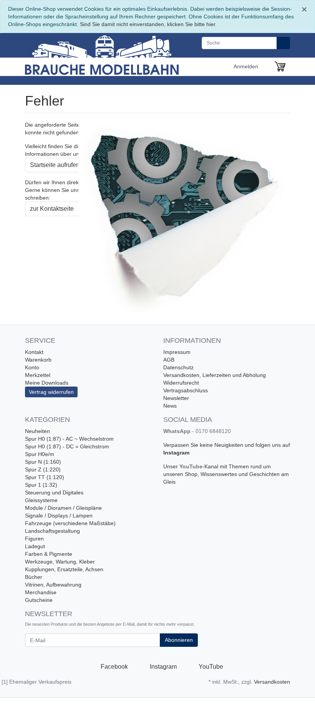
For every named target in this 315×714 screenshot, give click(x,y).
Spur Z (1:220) (43, 469)
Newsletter (176, 398)
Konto (32, 367)
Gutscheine (39, 600)
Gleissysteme (41, 500)
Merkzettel (37, 375)
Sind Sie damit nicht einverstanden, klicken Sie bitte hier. (148, 24)
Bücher (33, 577)
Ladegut (35, 546)
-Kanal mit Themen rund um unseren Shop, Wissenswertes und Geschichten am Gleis (226, 474)
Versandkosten (272, 682)
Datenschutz (178, 367)
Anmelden (247, 66)
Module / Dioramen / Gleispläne (63, 508)
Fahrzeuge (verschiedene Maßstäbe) (70, 523)
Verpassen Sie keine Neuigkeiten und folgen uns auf (226, 445)
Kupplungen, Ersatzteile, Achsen (64, 569)
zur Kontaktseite (52, 208)
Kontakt (34, 352)
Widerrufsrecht (181, 383)
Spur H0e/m (39, 454)
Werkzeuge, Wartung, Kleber (60, 562)
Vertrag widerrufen (51, 392)
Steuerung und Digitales (54, 492)
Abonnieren (179, 640)
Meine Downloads (46, 383)
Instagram (176, 453)
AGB (168, 360)
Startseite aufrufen (55, 165)
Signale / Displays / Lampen (59, 515)
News (170, 406)
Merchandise (40, 592)
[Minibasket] (280, 66)
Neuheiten (37, 431)
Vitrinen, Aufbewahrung (53, 585)
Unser (171, 466)
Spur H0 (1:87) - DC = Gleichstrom (67, 446)
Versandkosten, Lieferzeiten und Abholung (214, 375)
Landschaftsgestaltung (52, 531)
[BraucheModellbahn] (102, 54)
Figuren (34, 539)
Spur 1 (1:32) (41, 485)
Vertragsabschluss (185, 390)
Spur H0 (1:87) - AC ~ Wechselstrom (69, 439)
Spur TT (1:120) (44, 477)
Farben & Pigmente (48, 554)
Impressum (177, 352)
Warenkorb (38, 360)
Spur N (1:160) (43, 462)
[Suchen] (283, 43)
